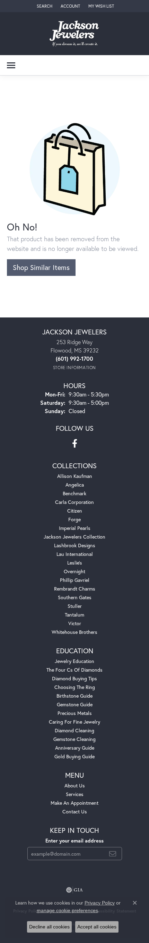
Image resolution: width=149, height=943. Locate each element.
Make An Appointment (74, 803)
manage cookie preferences (67, 910)
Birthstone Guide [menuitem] (74, 695)
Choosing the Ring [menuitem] (74, 687)
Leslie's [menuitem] (74, 562)
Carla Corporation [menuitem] (74, 502)
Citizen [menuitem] (74, 510)
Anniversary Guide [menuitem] (74, 747)
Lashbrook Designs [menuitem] (74, 545)
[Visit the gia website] (74, 890)
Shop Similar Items (41, 267)
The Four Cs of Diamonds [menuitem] (74, 669)
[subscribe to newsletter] (113, 853)
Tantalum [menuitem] (74, 614)
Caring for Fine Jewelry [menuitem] (74, 721)
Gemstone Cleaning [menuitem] (74, 739)
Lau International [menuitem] (74, 554)
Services (75, 794)
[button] (43, 6)
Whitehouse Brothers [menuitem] (74, 632)
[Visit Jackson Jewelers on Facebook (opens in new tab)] (75, 443)
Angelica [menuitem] (74, 484)
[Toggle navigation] (11, 65)
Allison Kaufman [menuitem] (74, 476)
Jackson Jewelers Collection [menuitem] (74, 536)
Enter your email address (74, 840)
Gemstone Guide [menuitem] (75, 704)
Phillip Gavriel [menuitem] (74, 580)
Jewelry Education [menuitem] (74, 661)
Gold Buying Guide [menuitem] (74, 756)
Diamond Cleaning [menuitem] (74, 730)
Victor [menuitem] (74, 623)
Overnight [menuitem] (74, 571)
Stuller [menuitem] (75, 606)
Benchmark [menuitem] (74, 493)
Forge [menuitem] (74, 519)
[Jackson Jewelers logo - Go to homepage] (74, 34)
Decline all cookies (49, 926)
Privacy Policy (100, 903)
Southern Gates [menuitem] (74, 597)
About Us (74, 785)
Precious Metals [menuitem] (75, 713)
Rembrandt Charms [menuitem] (74, 588)
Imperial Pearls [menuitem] (74, 528)
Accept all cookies (96, 926)
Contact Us (74, 811)
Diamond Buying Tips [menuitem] (74, 678)
